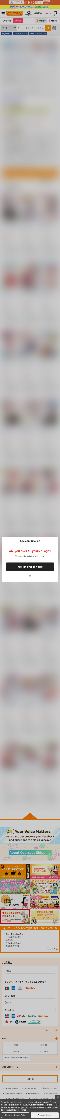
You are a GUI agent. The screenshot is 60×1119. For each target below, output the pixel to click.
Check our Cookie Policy (15, 1115)
